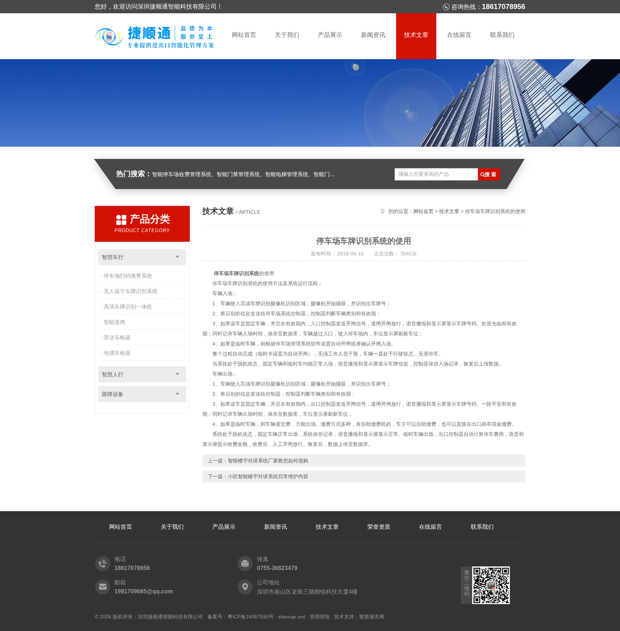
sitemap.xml (291, 617)
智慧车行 (112, 257)
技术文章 (416, 35)
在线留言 (459, 35)
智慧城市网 (371, 617)
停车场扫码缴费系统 (128, 276)
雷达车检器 (117, 337)
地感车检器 (117, 353)
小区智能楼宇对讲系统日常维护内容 (268, 476)
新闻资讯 (373, 35)
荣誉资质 (378, 527)
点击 (177, 257)
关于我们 (287, 35)
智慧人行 (112, 374)
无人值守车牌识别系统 (131, 291)
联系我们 (502, 35)
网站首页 (244, 35)
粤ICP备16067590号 (250, 617)
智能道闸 (114, 322)
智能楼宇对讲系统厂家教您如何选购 (268, 460)
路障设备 (112, 394)
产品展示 (330, 35)
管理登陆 (320, 617)
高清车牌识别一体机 (128, 306)
